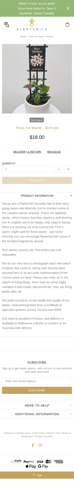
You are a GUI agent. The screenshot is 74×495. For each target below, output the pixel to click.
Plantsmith (31, 24)
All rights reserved (43, 436)
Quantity (9, 163)
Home (23, 36)
